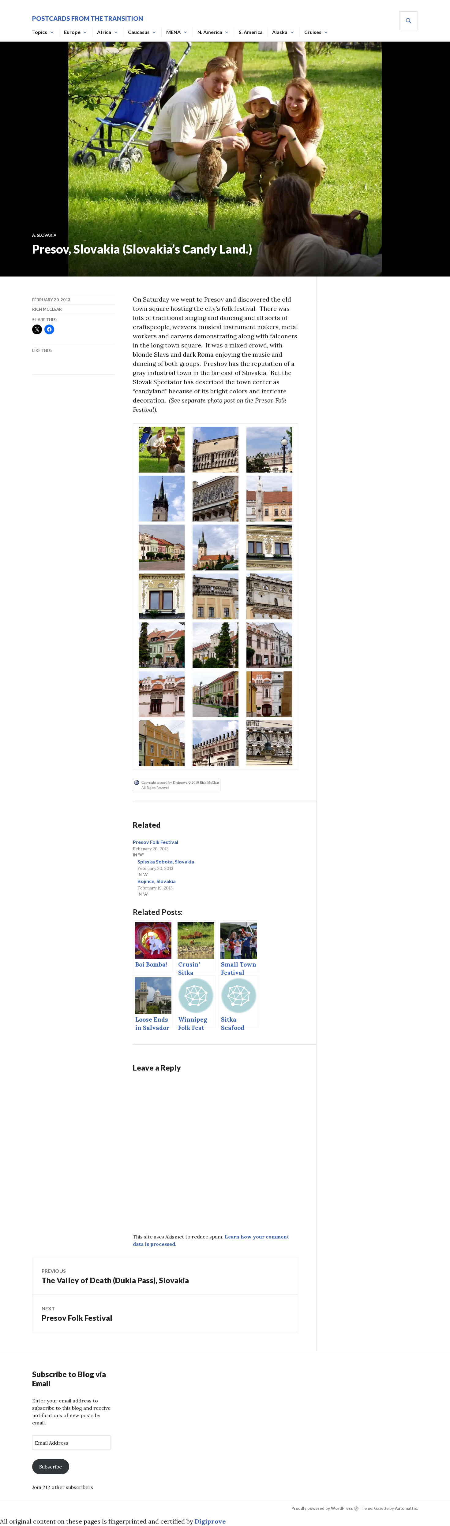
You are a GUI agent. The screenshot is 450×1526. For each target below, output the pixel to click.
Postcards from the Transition (87, 18)
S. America (251, 32)
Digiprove (210, 1521)
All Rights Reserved (155, 787)
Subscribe (50, 1467)
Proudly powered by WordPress (322, 1508)
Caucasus (139, 32)
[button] (162, 449)
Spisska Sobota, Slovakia (165, 861)
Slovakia (46, 235)
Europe (72, 32)
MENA (173, 32)
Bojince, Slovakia (156, 881)
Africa (104, 32)
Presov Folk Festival (155, 842)
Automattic (406, 1508)
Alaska (279, 32)
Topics (39, 32)
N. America (209, 32)
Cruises (312, 32)
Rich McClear (47, 309)
